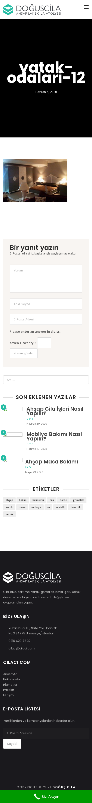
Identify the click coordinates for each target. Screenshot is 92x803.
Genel (30, 419)
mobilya (36, 507)
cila (52, 500)
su (48, 507)
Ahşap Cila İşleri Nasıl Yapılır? (55, 411)
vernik (9, 514)
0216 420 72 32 (19, 641)
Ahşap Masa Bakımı (51, 461)
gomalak (78, 500)
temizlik (76, 507)
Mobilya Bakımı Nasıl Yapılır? (54, 436)
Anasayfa (10, 674)
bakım (23, 500)
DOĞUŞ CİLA (64, 787)
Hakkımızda (11, 679)
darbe (63, 500)
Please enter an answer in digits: (35, 331)
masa (22, 507)
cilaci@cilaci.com (22, 648)
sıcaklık (60, 507)
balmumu (38, 500)
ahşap (9, 500)
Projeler (8, 690)
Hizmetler (10, 685)
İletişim (8, 695)
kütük (9, 507)
